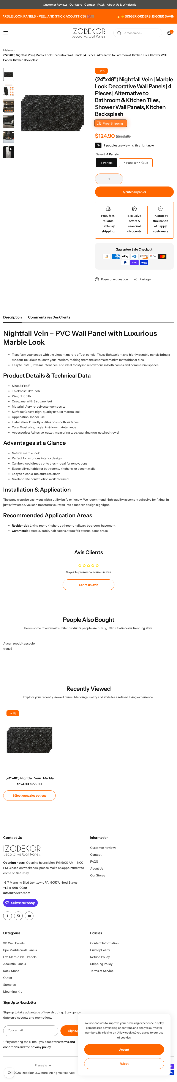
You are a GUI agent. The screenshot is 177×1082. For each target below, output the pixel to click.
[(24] (29, 740)
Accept (124, 1049)
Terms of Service (102, 971)
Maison (8, 50)
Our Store (76, 4)
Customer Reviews (55, 4)
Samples (9, 985)
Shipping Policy (101, 964)
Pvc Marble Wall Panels (19, 957)
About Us (96, 868)
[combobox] (137, 33)
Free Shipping (113, 123)
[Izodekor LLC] (88, 33)
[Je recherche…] (119, 33)
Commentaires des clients (49, 317)
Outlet (7, 978)
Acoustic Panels (14, 964)
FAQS (101, 4)
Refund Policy (100, 957)
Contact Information (104, 943)
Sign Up (73, 1031)
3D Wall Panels (14, 943)
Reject (124, 1064)
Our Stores (97, 875)
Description (12, 317)
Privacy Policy (100, 950)
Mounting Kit (12, 992)
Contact (89, 4)
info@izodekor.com (16, 893)
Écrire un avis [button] (88, 585)
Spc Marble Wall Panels (20, 950)
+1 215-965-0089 (15, 888)
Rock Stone (11, 971)
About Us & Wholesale (121, 4)
